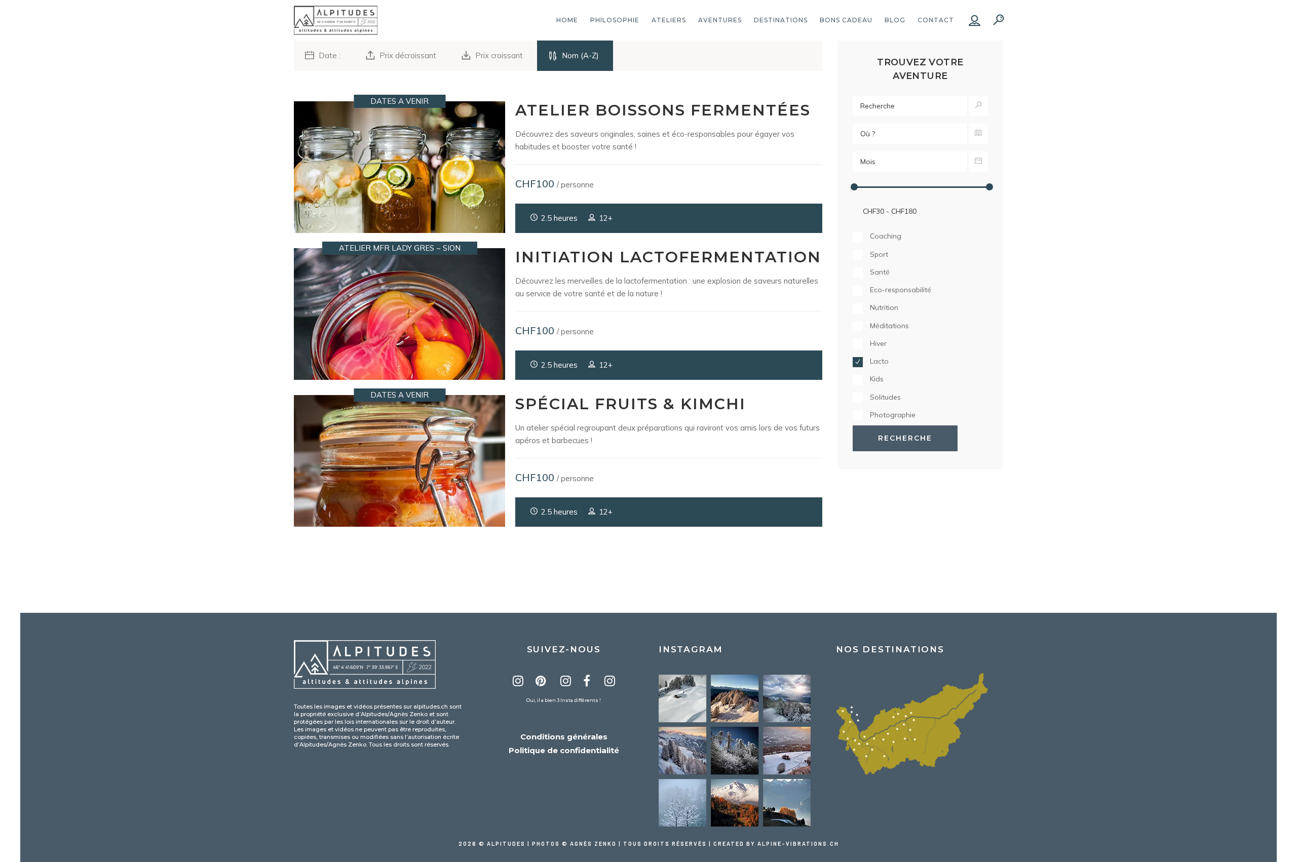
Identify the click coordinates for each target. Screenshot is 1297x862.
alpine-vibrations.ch (798, 843)
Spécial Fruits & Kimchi (630, 404)
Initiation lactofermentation (668, 257)
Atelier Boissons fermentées (663, 110)
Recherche (905, 438)
